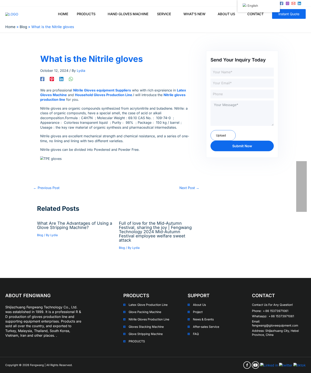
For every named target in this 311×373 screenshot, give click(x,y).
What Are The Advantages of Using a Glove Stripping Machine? (74, 225)
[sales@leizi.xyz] (293, 3)
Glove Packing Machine (145, 312)
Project (198, 312)
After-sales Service (206, 326)
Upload (221, 135)
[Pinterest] (52, 78)
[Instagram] (287, 3)
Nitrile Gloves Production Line (149, 319)
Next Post (189, 188)
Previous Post (46, 188)
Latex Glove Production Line (148, 304)
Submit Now (242, 146)
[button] (97, 14)
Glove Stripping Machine (146, 334)
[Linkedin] (299, 3)
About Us (199, 304)
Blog (40, 235)
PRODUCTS (137, 341)
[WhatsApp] (71, 78)
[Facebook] (281, 3)
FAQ (196, 334)
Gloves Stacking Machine (146, 326)
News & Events (203, 319)
